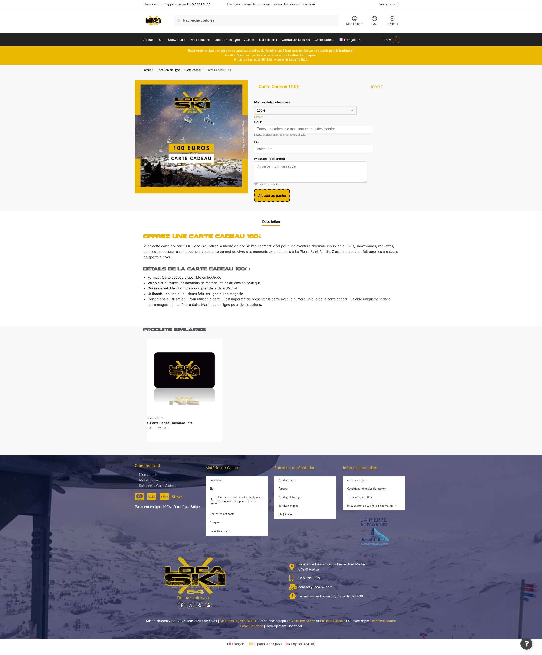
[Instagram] (190, 605)
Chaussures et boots (222, 514)
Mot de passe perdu (153, 480)
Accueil (148, 70)
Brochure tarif (388, 4)
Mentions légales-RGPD (238, 621)
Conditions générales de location (366, 488)
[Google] (208, 605)
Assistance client (357, 480)
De (256, 142)
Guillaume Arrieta (332, 621)
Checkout (392, 24)
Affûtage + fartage (290, 497)
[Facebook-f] (181, 605)
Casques (215, 522)
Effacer (258, 117)
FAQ (374, 24)
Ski (211, 488)
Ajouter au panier (272, 195)
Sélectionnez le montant (184, 437)
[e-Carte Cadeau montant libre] (185, 377)
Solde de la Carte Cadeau (157, 485)
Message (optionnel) (269, 158)
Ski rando (236, 500)
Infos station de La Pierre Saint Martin (370, 506)
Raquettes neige (219, 531)
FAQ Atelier (286, 514)
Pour (258, 122)
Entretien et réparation (294, 468)
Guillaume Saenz (303, 621)
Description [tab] (271, 221)
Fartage (283, 488)
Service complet (288, 506)
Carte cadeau (193, 70)
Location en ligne (168, 70)
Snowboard (216, 480)
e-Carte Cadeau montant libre (170, 423)
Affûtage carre (287, 480)
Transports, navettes (359, 497)
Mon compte (354, 24)
